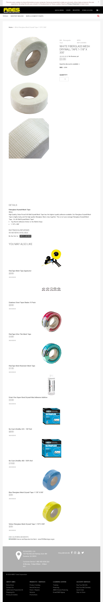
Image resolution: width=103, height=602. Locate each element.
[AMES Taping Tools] (12, 10)
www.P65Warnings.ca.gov (46, 539)
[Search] (98, 16)
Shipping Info (10, 592)
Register (76, 10)
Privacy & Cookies (12, 595)
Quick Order (59, 10)
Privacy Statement (73, 4)
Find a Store (10, 585)
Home (11, 27)
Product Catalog (35, 585)
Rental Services (35, 587)
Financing (56, 587)
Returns (32, 592)
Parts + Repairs (35, 590)
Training (55, 585)
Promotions (33, 595)
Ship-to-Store (80, 592)
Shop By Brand (17, 16)
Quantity (63, 75)
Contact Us (10, 587)
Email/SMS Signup (59, 592)
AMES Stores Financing (60, 590)
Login (68, 10)
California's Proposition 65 (14, 590)
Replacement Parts (34, 16)
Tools (5, 16)
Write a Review (25, 236)
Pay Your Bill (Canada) (83, 587)
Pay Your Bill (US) (81, 585)
